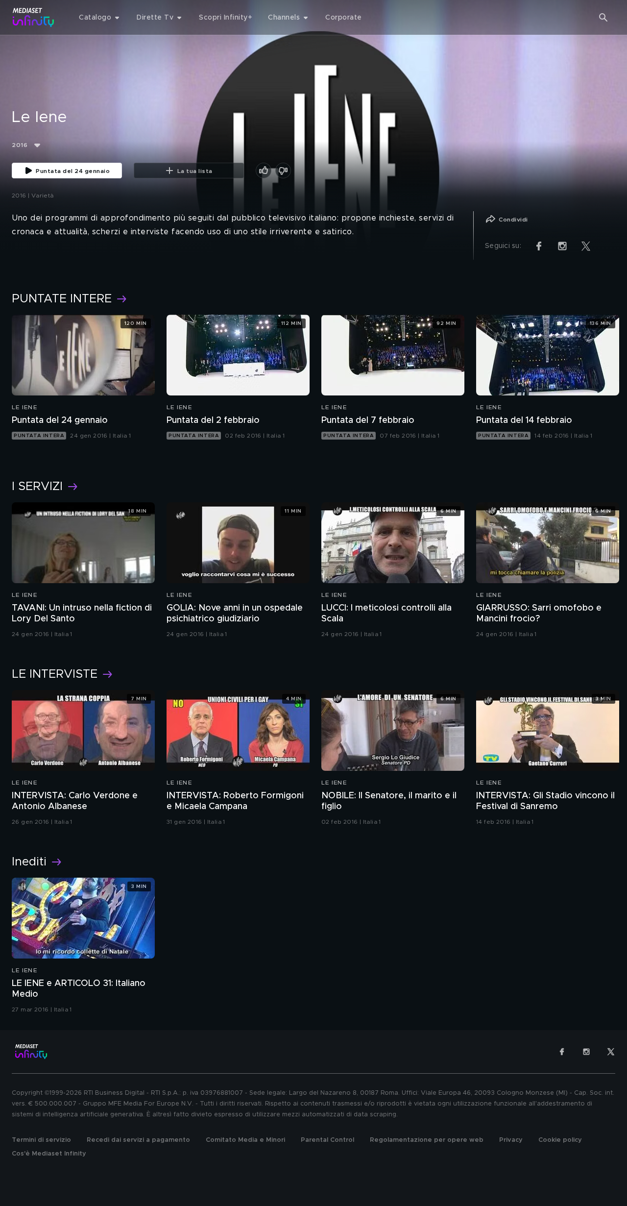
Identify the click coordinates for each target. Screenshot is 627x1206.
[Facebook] (561, 1051)
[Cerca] (603, 18)
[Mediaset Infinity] (33, 17)
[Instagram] (586, 1051)
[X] (610, 1051)
